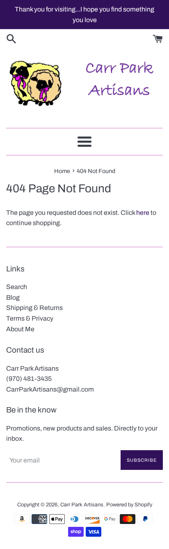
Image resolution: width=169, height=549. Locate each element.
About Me (20, 329)
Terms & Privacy (29, 318)
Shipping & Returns (34, 307)
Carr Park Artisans (81, 505)
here (142, 212)
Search (16, 286)
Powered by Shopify (129, 505)
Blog (13, 297)
